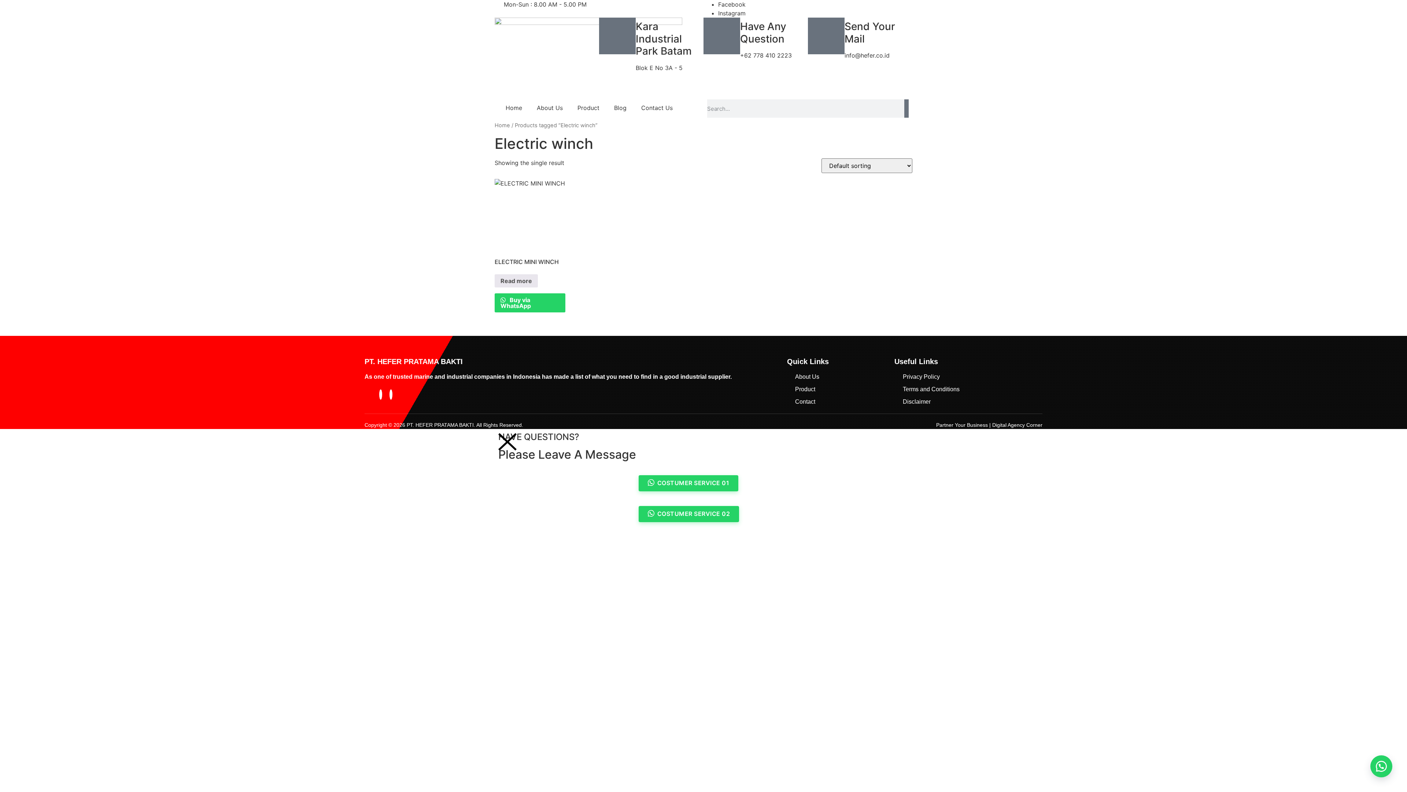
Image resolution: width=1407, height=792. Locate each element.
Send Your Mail (870, 32)
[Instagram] (390, 394)
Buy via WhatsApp (516, 302)
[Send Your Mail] (826, 36)
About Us (550, 107)
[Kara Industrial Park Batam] (617, 36)
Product (588, 107)
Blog (620, 107)
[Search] (906, 108)
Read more (516, 281)
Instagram (732, 13)
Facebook (732, 4)
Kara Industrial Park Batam (664, 38)
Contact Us (657, 107)
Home (514, 107)
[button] (1381, 766)
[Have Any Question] (722, 36)
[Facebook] (380, 394)
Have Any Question (763, 32)
